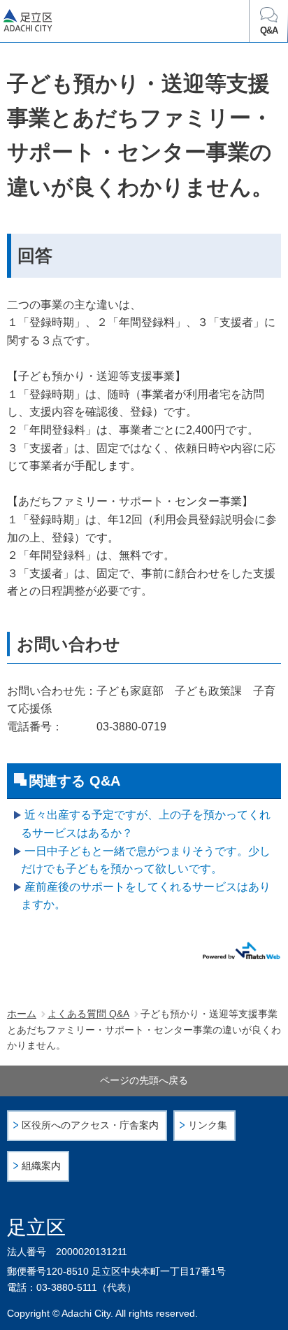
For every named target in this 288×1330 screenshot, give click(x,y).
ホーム (21, 1013)
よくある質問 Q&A (88, 1013)
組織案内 (41, 1166)
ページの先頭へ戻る (144, 1080)
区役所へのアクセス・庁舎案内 (90, 1125)
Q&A (269, 31)
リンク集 (207, 1125)
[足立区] (77, 23)
